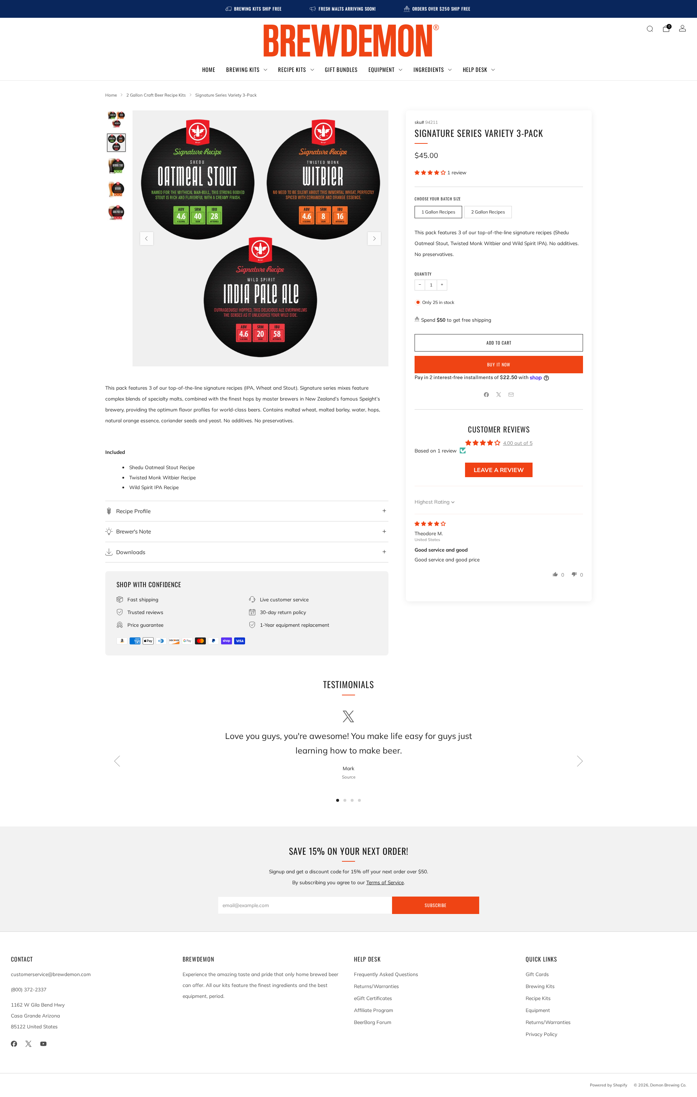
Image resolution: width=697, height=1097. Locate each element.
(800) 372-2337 (28, 989)
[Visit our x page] (28, 1043)
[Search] (649, 28)
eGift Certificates (373, 998)
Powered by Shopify (608, 1085)
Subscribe (436, 905)
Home (208, 69)
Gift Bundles (341, 69)
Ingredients (428, 69)
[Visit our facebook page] (14, 1043)
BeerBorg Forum (372, 1022)
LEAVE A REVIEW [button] (499, 470)
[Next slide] (374, 238)
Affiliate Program (373, 1010)
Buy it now (498, 364)
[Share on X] (498, 394)
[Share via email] (511, 394)
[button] (431, 172)
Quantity (423, 274)
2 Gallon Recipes (488, 212)
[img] (430, 523)
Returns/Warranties (376, 986)
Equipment (381, 69)
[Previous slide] (146, 238)
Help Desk (475, 69)
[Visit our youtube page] (43, 1043)
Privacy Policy (541, 1034)
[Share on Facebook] (486, 394)
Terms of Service (385, 882)
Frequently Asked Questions (386, 974)
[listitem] (254, 9)
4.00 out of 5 (518, 443)
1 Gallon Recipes (438, 212)
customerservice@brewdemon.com (51, 974)
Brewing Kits (243, 69)
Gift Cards (537, 974)
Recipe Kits (292, 69)
